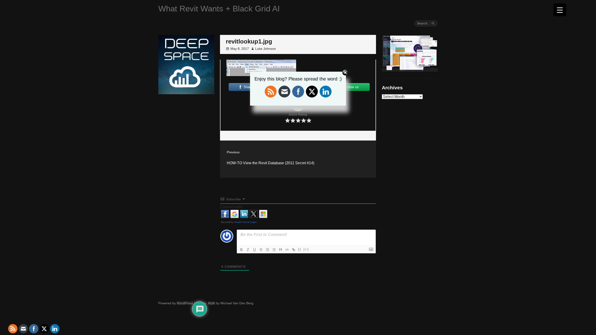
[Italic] (248, 249)
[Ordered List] (267, 249)
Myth (211, 303)
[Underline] (254, 249)
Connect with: (231, 207)
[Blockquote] (280, 249)
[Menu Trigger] (559, 9)
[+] (306, 249)
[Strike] (261, 249)
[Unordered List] (274, 249)
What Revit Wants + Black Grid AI (219, 8)
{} (299, 249)
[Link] (293, 249)
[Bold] (241, 249)
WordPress (185, 303)
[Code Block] (287, 249)
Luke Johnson (265, 48)
